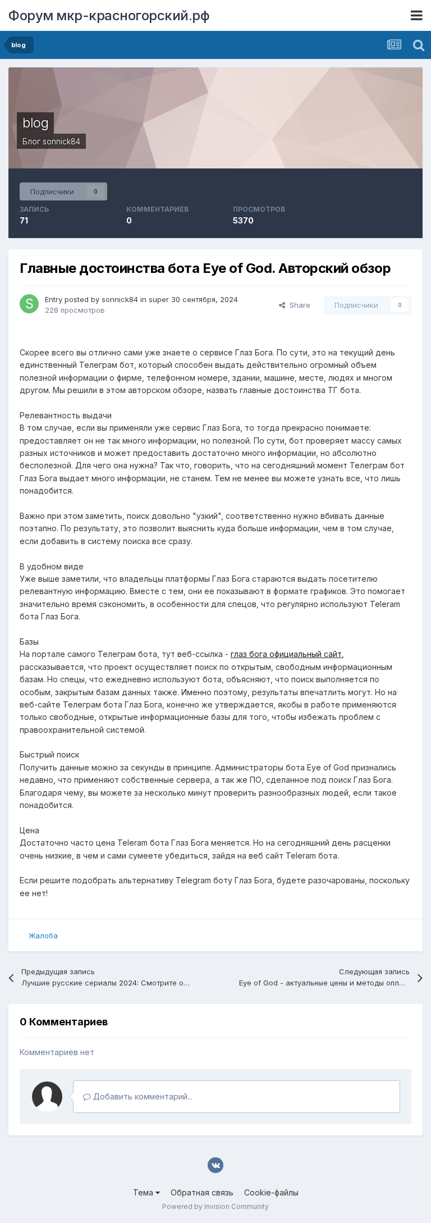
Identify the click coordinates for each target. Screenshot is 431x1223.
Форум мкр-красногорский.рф (108, 15)
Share (297, 304)
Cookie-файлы (271, 1192)
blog (35, 123)
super (159, 299)
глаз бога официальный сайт (286, 654)
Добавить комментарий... (141, 1096)
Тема (144, 1192)
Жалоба (43, 935)
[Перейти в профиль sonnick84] (29, 303)
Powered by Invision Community (215, 1206)
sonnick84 (61, 141)
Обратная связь (202, 1192)
